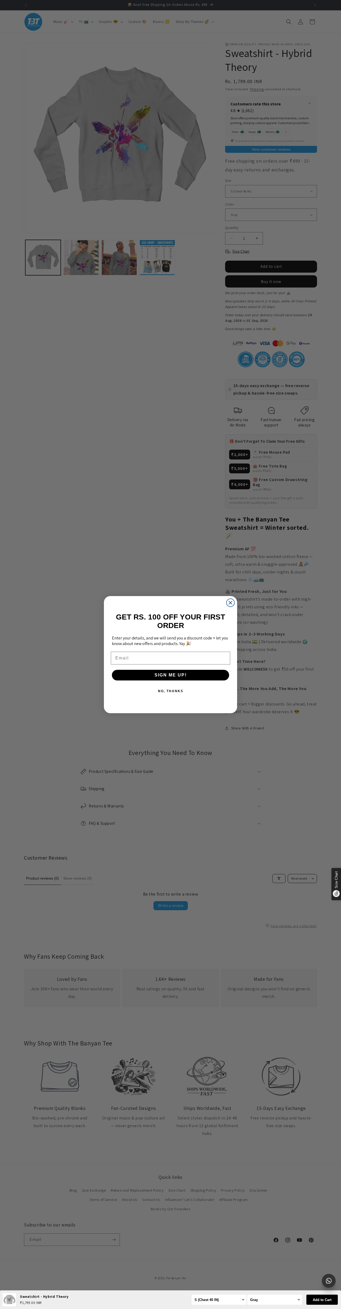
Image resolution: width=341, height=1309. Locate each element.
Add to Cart (322, 1300)
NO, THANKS (170, 691)
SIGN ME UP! (171, 675)
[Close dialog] (230, 603)
